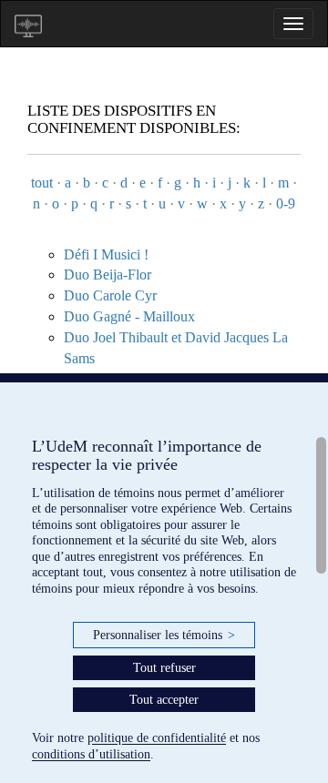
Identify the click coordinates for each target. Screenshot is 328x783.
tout (42, 182)
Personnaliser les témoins (164, 635)
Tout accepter (164, 700)
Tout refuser (164, 668)
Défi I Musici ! (106, 254)
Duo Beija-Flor (107, 274)
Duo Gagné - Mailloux (129, 316)
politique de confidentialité (156, 738)
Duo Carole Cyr (110, 295)
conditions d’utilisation (91, 754)
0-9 (285, 203)
